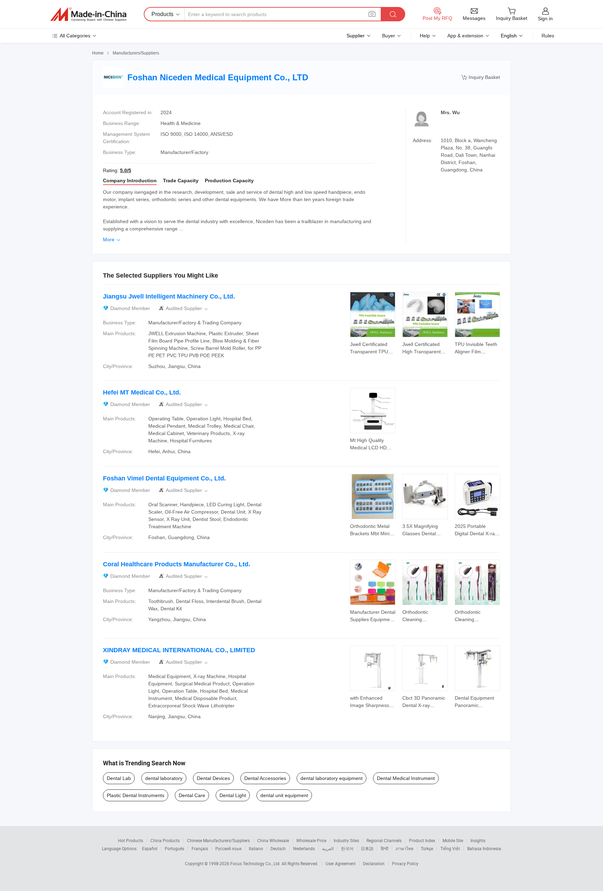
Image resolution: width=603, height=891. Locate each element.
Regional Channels (384, 840)
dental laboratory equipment (331, 778)
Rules (548, 35)
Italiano (256, 848)
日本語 (367, 848)
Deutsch (278, 848)
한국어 (347, 848)
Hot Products (130, 840)
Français (200, 848)
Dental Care (192, 795)
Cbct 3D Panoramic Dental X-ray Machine (423, 705)
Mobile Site (452, 840)
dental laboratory (164, 778)
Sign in (545, 18)
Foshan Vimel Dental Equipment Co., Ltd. (164, 478)
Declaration (374, 863)
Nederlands (304, 848)
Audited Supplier (187, 308)
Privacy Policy (405, 863)
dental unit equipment (284, 795)
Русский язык (228, 848)
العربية (328, 848)
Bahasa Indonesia (484, 848)
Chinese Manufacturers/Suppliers (218, 840)
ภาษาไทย (405, 848)
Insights (477, 840)
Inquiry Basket (480, 77)
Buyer (388, 35)
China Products (165, 840)
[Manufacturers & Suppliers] (88, 14)
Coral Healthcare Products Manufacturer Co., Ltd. (176, 564)
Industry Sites (346, 840)
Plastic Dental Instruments (135, 795)
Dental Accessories (265, 778)
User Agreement (341, 863)
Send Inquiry (373, 347)
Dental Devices (213, 778)
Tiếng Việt (450, 848)
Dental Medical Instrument (406, 778)
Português (174, 848)
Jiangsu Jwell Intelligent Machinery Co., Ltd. (169, 296)
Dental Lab (119, 778)
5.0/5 (125, 170)
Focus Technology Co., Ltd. (256, 863)
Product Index (422, 840)
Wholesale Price (311, 840)
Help (425, 35)
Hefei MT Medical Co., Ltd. (142, 392)
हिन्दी (384, 848)
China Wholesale (273, 840)
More (112, 239)
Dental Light (232, 795)
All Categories (75, 35)
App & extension (465, 35)
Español (149, 848)
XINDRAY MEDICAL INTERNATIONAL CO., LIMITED (179, 650)
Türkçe (427, 848)
